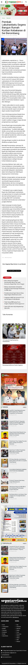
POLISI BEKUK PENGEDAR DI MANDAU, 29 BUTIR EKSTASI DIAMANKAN (18, 470)
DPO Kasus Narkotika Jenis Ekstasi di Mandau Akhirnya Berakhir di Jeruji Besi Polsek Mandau (18, 461)
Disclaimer (4, 632)
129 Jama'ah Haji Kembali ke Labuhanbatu (10, 340)
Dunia (18, 632)
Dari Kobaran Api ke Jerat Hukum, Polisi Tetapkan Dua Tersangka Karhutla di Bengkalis (18, 496)
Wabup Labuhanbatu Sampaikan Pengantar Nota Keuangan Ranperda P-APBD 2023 (14, 288)
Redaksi (4, 628)
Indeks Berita (5, 636)
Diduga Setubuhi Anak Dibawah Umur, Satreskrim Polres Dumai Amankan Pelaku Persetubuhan (17, 433)
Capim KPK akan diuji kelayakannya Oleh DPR (13, 307)
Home (3, 18)
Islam (18, 639)
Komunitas (19, 634)
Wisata (18, 638)
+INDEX (24, 407)
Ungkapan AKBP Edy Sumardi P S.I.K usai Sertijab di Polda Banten (14, 298)
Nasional (8, 18)
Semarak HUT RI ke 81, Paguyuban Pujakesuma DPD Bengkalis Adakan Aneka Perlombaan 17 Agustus (17, 423)
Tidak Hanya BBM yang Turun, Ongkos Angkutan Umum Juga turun (14, 303)
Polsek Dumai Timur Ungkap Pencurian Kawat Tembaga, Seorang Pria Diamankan (18, 442)
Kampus (18, 641)
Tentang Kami (5, 626)
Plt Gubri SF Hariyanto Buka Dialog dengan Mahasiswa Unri (16, 481)
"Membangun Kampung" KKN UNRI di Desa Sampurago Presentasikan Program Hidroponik (17, 488)
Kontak (3, 634)
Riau (17, 625)
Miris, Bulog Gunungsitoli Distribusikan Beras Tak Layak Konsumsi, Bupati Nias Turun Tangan (14, 282)
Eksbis (18, 630)
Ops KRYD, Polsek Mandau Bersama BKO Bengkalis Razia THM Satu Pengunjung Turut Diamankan (17, 412)
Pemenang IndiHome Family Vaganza (13, 365)
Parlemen (19, 626)
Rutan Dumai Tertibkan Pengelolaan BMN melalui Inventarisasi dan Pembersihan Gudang (17, 451)
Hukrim (18, 636)
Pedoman (4, 630)
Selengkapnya (15, 617)
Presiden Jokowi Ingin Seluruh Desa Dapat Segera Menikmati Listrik (14, 294)
